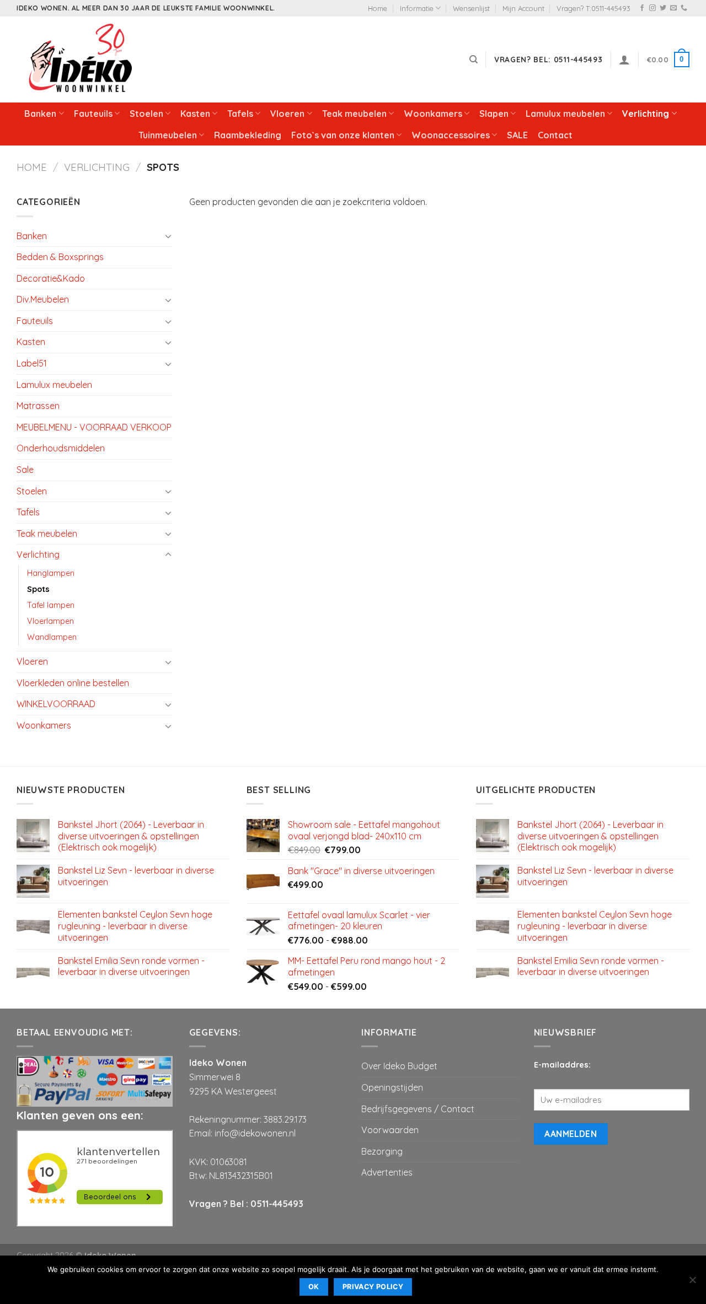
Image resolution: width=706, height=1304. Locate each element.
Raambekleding (247, 135)
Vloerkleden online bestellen (73, 682)
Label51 (32, 363)
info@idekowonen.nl (255, 1133)
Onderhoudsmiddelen (61, 448)
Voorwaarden (390, 1129)
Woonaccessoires (450, 135)
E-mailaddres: (562, 1065)
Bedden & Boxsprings (60, 256)
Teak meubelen (354, 113)
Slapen (494, 113)
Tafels (240, 113)
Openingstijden (392, 1087)
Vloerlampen (50, 621)
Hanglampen (50, 573)
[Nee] (692, 1283)
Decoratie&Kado (51, 278)
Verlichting (645, 113)
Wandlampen (52, 637)
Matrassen (38, 405)
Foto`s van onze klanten (342, 135)
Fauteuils (93, 113)
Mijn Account (523, 8)
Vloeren (287, 113)
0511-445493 (276, 1203)
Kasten (195, 113)
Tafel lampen (50, 605)
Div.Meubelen (43, 299)
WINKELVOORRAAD (56, 703)
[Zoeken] (473, 59)
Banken (40, 113)
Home (377, 8)
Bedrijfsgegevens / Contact (417, 1108)
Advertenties (387, 1172)
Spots (38, 589)
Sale (25, 469)
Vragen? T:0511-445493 (593, 8)
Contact (555, 135)
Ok (313, 1287)
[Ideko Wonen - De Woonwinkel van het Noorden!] (83, 59)
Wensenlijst (471, 8)
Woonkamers (433, 113)
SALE (517, 135)
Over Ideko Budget (399, 1065)
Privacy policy (373, 1287)
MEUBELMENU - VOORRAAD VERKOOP (94, 427)
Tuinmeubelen (167, 135)
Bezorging (382, 1151)
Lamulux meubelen (565, 113)
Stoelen (146, 113)
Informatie (417, 8)
